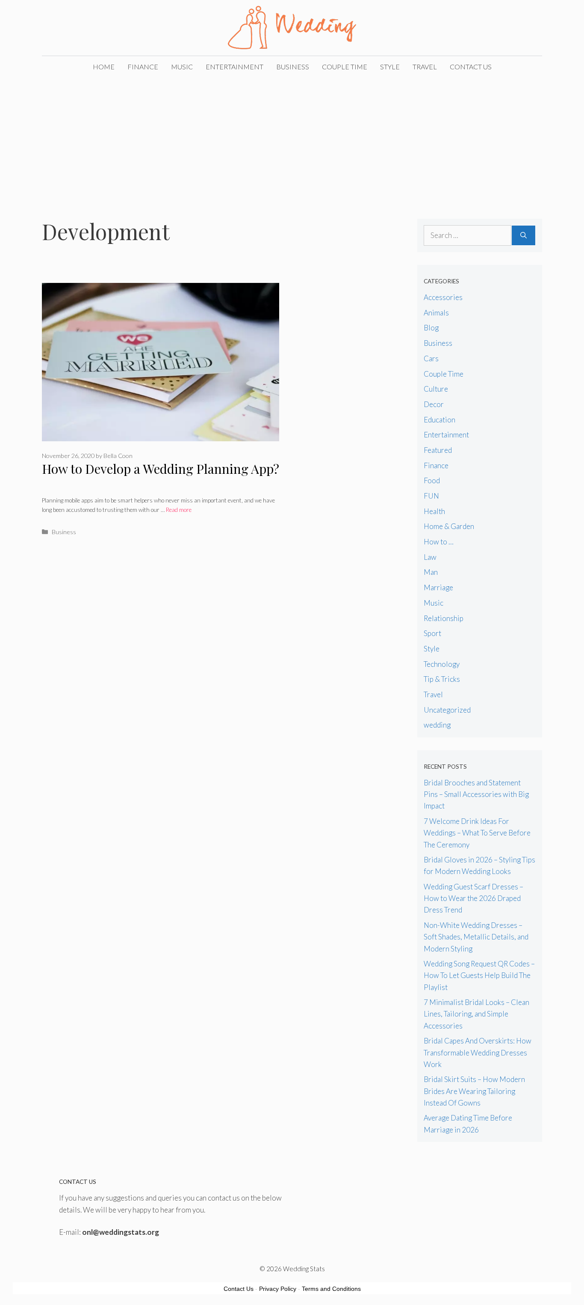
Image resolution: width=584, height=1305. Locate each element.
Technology (442, 664)
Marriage (438, 587)
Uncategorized (447, 709)
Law (430, 557)
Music (182, 66)
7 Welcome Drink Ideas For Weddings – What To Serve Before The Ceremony (477, 833)
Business (292, 66)
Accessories (443, 297)
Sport (432, 633)
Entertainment (234, 66)
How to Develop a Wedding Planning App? (160, 468)
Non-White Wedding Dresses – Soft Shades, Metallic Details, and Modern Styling (476, 937)
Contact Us (471, 66)
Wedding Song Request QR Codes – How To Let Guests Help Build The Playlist (479, 975)
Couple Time (344, 66)
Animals (436, 312)
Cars (431, 358)
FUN (431, 495)
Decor (434, 404)
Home (104, 66)
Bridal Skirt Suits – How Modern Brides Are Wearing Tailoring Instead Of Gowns (474, 1091)
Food (432, 480)
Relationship (443, 618)
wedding (437, 724)
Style (390, 66)
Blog (431, 327)
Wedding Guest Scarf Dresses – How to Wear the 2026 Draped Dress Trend (473, 898)
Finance (142, 66)
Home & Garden (449, 526)
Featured (438, 450)
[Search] (523, 235)
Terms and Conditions (331, 1288)
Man (431, 572)
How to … (439, 541)
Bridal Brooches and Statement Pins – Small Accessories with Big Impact (476, 794)
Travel (425, 66)
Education (439, 419)
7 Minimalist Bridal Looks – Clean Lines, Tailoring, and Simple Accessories (476, 1014)
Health (434, 511)
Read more (179, 509)
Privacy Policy (277, 1288)
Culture (436, 388)
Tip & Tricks (442, 679)
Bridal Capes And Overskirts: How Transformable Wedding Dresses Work (477, 1052)
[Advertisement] (292, 142)
